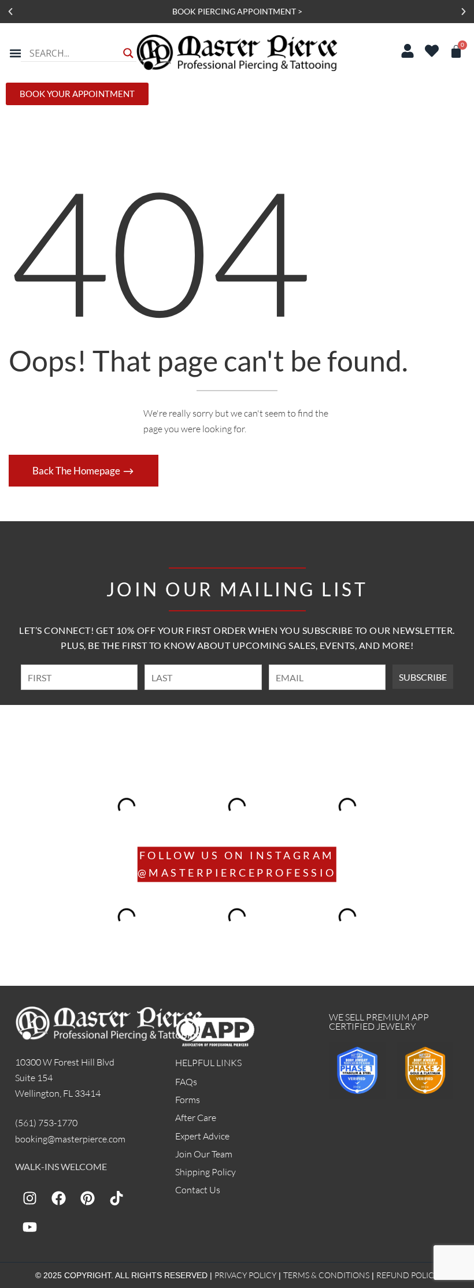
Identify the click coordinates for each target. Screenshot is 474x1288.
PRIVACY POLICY (245, 1275)
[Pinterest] (87, 1197)
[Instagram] (29, 1197)
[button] (10, 11)
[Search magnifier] (128, 53)
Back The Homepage (77, 471)
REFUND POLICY (407, 1275)
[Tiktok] (116, 1197)
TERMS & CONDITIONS (326, 1275)
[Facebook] (58, 1197)
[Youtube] (29, 1226)
